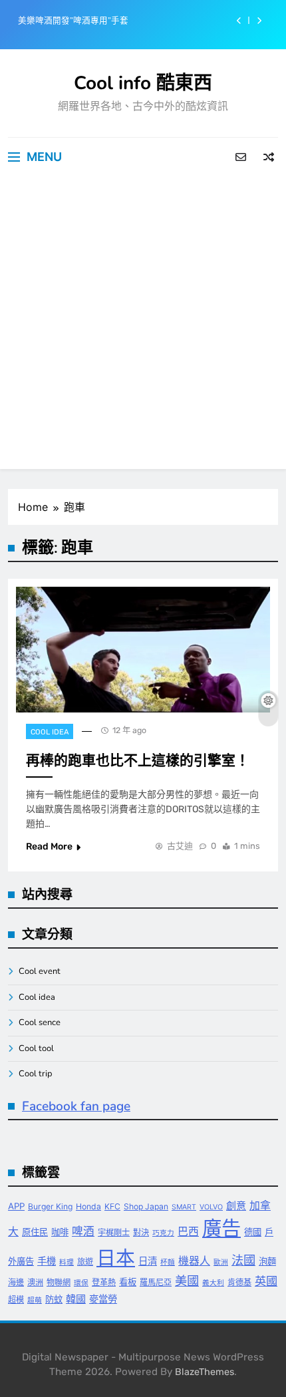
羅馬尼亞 (156, 1282)
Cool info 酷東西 (143, 83)
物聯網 (59, 1282)
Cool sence (40, 1022)
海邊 (16, 1282)
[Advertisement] (143, 326)
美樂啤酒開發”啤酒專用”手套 (73, 20)
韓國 (76, 1299)
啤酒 (83, 1231)
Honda (88, 1206)
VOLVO (211, 1207)
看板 (127, 1282)
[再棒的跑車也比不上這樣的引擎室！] (143, 649)
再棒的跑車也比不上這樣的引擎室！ (137, 760)
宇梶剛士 (114, 1232)
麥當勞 (103, 1299)
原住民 (35, 1232)
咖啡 (60, 1232)
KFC (112, 1206)
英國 (266, 1281)
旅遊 (85, 1262)
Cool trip (36, 1074)
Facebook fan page (76, 1106)
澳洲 (35, 1282)
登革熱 (104, 1282)
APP (16, 1206)
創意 (236, 1205)
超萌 (34, 1300)
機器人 (194, 1261)
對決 (141, 1232)
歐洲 (221, 1262)
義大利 (213, 1283)
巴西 (188, 1231)
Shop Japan (146, 1206)
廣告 (221, 1228)
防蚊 (54, 1299)
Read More (49, 846)
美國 (187, 1280)
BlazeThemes (204, 1372)
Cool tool (36, 1048)
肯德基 (239, 1282)
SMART (184, 1207)
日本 (115, 1257)
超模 (16, 1300)
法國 (243, 1260)
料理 (66, 1262)
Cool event (40, 971)
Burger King (50, 1206)
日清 (147, 1261)
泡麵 (267, 1261)
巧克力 (163, 1233)
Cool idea (50, 732)
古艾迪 (180, 846)
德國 (252, 1232)
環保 (81, 1283)
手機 (46, 1261)
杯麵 (167, 1262)
